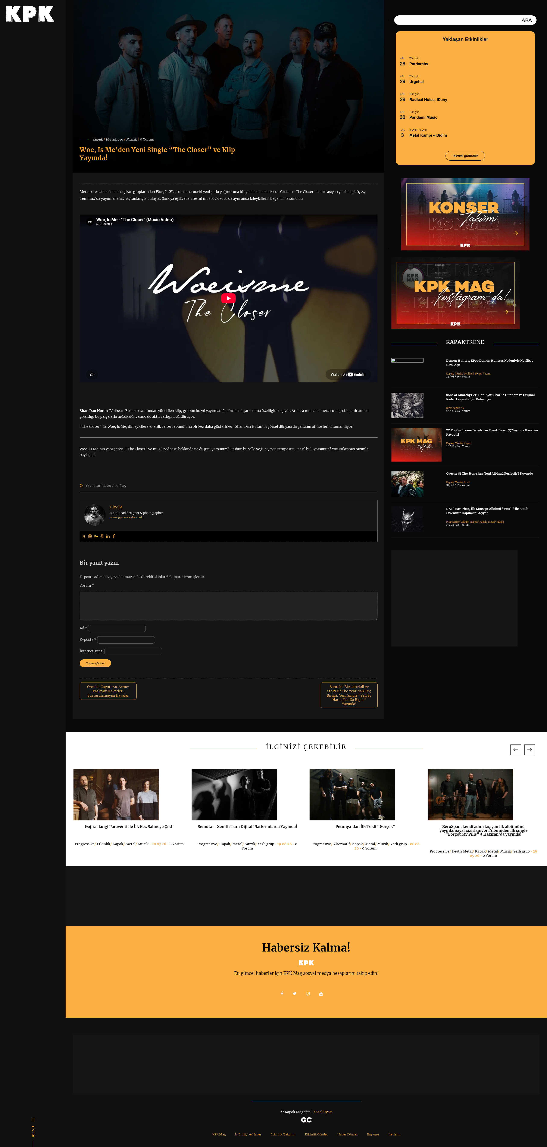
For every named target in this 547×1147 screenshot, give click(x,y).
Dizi (448, 408)
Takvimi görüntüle (465, 156)
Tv (462, 408)
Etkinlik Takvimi (283, 1134)
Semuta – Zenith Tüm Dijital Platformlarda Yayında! (247, 826)
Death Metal (462, 851)
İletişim (394, 1134)
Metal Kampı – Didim (428, 135)
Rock (467, 482)
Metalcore (114, 139)
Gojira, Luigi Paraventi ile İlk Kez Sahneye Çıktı (129, 826)
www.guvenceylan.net (126, 517)
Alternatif (341, 844)
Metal (491, 521)
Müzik (131, 139)
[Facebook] (114, 536)
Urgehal (416, 81)
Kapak (98, 139)
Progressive (453, 521)
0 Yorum (147, 139)
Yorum (87, 585)
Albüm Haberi (469, 521)
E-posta (88, 639)
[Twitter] (84, 536)
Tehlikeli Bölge (472, 373)
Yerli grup (266, 844)
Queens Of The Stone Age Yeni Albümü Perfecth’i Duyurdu (489, 473)
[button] (515, 749)
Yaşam (487, 373)
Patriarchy (418, 64)
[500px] (102, 536)
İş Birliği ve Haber (248, 1134)
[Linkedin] (108, 536)
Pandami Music (423, 117)
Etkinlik (103, 844)
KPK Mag (219, 1134)
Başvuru (373, 1134)
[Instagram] (90, 536)
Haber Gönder (347, 1134)
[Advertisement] (454, 598)
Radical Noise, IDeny (428, 99)
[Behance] (96, 536)
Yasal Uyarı (323, 1112)
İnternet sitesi (91, 651)
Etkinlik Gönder (316, 1134)
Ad (83, 628)
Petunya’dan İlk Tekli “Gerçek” (365, 826)
